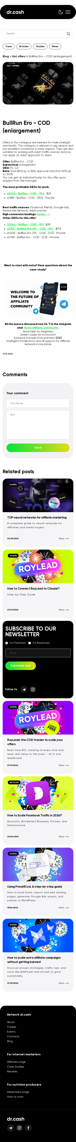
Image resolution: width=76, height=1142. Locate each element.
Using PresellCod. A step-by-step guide (34, 886)
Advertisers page (18, 1092)
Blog (6, 56)
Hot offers (18, 56)
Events (11, 1031)
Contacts (13, 1036)
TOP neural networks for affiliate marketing (37, 517)
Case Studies (15, 1066)
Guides (40, 46)
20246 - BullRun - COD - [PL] (26, 193)
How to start (15, 1097)
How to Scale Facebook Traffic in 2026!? (34, 815)
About (11, 1022)
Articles (23, 46)
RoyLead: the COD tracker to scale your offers (35, 742)
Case (8, 46)
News (55, 46)
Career (11, 1027)
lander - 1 (43, 214)
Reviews (12, 1071)
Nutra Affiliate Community (41, 328)
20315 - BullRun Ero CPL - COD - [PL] (30, 229)
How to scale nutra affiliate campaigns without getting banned (34, 960)
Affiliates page (16, 1062)
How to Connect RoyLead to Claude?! (33, 588)
